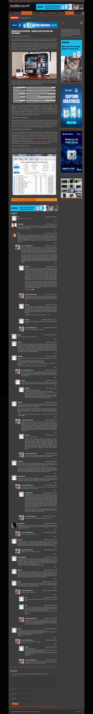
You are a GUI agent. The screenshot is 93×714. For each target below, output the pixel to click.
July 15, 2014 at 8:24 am (51, 640)
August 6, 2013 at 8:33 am (51, 523)
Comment (15, 676)
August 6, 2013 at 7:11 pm (51, 557)
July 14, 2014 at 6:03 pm (51, 628)
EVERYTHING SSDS (26, 13)
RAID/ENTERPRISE (51, 13)
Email (13, 693)
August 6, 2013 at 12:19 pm (50, 539)
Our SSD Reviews (69, 13)
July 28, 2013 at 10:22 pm (51, 461)
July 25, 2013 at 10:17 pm (51, 420)
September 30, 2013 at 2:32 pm (49, 319)
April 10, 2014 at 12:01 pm (51, 597)
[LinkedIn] (82, 1)
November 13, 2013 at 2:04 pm (49, 590)
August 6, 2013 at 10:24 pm (50, 549)
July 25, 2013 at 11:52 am (51, 245)
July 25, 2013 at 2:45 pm (51, 342)
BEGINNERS (17, 13)
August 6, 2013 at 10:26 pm (50, 532)
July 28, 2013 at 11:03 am (51, 304)
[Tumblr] (83, 1)
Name (14, 689)
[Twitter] (81, 1)
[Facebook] (79, 1)
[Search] (81, 23)
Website (14, 698)
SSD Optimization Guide (25, 17)
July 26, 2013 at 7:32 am (51, 380)
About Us (29, 1)
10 (34, 199)
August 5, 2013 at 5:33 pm (51, 476)
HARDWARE (42, 13)
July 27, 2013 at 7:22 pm (51, 294)
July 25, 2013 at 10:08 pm (51, 402)
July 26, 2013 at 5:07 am (51, 435)
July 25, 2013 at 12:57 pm (51, 334)
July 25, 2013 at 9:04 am (51, 224)
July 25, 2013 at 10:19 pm (51, 370)
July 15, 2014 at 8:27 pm (51, 659)
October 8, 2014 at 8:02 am (50, 618)
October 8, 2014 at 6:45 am (50, 605)
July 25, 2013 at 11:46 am (51, 233)
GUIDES (35, 13)
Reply (55, 230)
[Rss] (78, 1)
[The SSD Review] (20, 5)
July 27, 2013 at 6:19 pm (51, 266)
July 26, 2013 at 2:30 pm (51, 388)
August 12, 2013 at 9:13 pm (50, 570)
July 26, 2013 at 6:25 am (51, 453)
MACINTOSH (61, 13)
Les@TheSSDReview (27, 246)
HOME (11, 12)
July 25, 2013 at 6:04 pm (51, 356)
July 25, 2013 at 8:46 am (51, 216)
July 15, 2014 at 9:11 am (51, 647)
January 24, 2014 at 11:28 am (50, 492)
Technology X (23, 1)
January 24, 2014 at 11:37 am (50, 516)
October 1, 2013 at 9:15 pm (50, 327)
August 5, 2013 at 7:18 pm (51, 485)
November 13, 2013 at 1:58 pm (49, 581)
